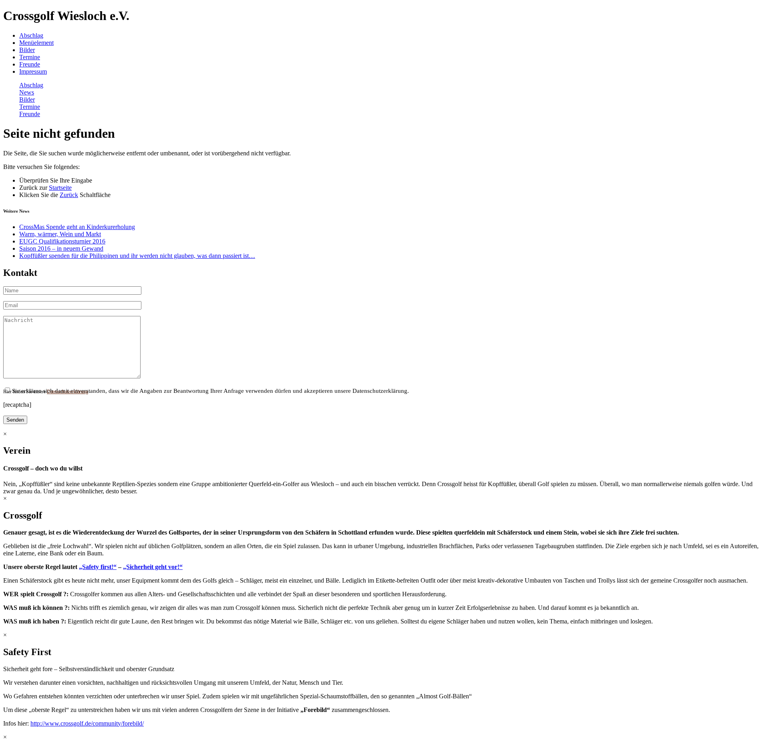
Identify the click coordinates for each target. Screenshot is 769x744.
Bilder (27, 49)
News (26, 92)
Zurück (69, 194)
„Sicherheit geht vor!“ (153, 566)
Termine (29, 57)
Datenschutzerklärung (67, 391)
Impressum (33, 71)
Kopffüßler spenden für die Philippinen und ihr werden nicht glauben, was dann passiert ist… (137, 255)
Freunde (29, 64)
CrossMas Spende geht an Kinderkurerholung (77, 226)
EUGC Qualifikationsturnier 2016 (62, 241)
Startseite (60, 187)
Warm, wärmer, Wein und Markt (60, 234)
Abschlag (31, 35)
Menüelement (36, 42)
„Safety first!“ (98, 566)
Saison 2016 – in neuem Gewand (61, 248)
